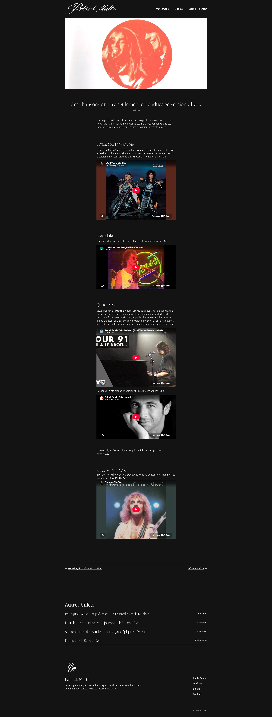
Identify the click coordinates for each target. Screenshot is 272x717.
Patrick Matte (77, 679)
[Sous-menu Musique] (185, 9)
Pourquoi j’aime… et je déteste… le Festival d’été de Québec (107, 614)
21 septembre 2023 (201, 631)
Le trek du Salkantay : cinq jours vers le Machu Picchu (104, 622)
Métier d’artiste (196, 568)
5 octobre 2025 (202, 623)
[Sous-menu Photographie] (170, 9)
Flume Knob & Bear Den (83, 640)
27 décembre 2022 (201, 640)
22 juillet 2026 (202, 614)
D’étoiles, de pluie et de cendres (85, 568)
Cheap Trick (114, 150)
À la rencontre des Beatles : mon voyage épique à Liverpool (107, 631)
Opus (166, 241)
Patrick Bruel (122, 310)
